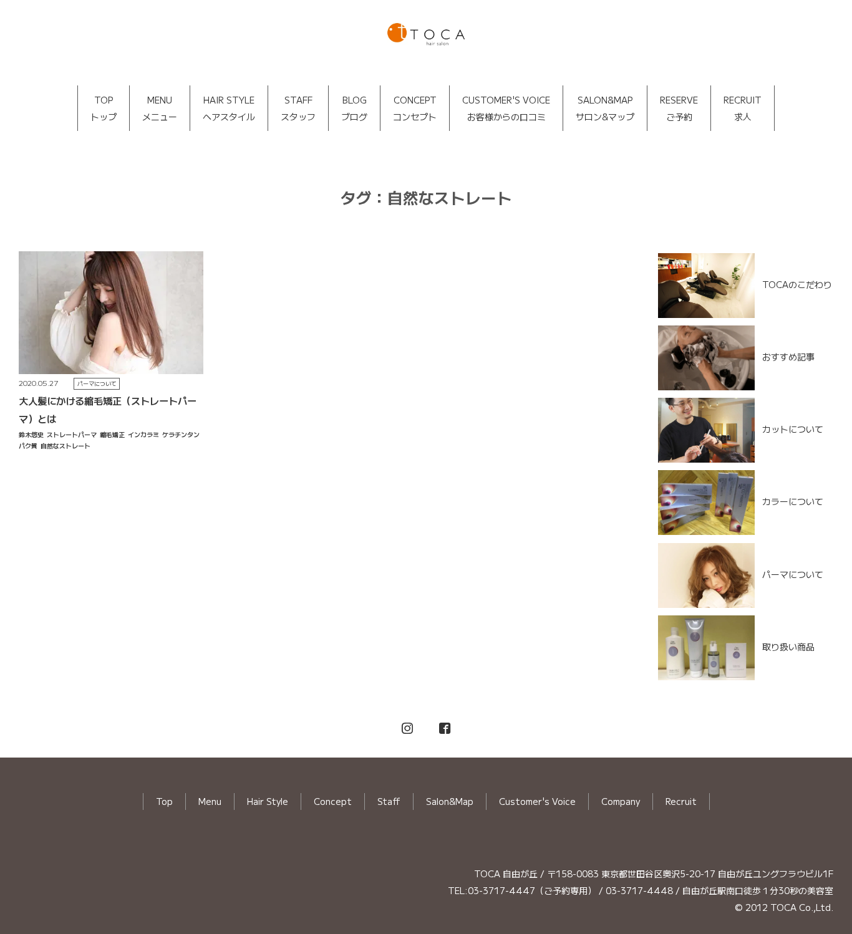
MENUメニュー (159, 108)
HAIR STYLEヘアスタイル (229, 108)
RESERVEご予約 (679, 108)
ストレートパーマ (72, 434)
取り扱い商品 (788, 646)
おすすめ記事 (788, 356)
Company (620, 801)
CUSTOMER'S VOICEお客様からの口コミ (506, 108)
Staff (388, 801)
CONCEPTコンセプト (415, 108)
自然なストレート (65, 445)
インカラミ (143, 434)
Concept (333, 801)
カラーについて (792, 501)
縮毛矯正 (112, 434)
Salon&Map (449, 801)
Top (164, 801)
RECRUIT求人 (743, 108)
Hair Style (267, 801)
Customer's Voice (537, 801)
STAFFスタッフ (298, 108)
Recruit (681, 801)
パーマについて (97, 384)
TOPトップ (103, 108)
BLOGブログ (354, 108)
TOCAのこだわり (797, 283)
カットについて (792, 429)
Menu (209, 801)
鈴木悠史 (31, 434)
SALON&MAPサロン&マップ (605, 108)
